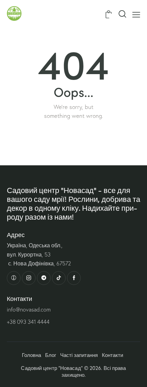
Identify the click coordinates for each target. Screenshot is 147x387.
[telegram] (44, 278)
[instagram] (29, 278)
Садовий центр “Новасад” (51, 367)
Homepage (73, 135)
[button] (136, 14)
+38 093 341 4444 (28, 321)
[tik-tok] (59, 278)
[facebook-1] (74, 278)
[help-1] (14, 278)
